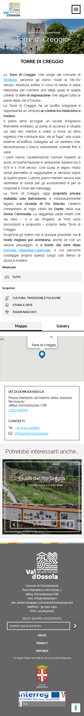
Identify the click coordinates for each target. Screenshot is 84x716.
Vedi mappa (18, 410)
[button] (42, 355)
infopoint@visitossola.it (31, 433)
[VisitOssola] (12, 9)
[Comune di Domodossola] (42, 675)
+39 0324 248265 (27, 428)
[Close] (51, 336)
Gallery (63, 326)
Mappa (21, 326)
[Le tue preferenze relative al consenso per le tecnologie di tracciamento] (75, 707)
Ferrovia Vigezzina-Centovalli (27, 250)
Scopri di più (42, 524)
